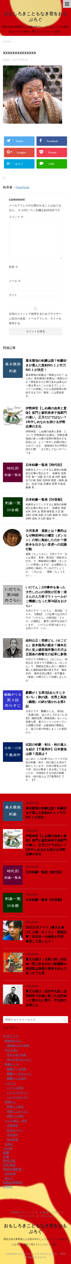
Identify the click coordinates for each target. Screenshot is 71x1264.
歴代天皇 (9, 1160)
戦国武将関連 (12, 1182)
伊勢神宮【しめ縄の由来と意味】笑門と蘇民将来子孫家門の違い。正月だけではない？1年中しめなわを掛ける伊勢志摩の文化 (46, 417)
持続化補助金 (12, 1169)
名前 (13, 266)
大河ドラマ (11, 1036)
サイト (13, 295)
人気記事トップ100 (49, 1212)
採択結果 (10, 1173)
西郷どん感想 (15, 1116)
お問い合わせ (47, 1216)
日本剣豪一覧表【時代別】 (45, 464)
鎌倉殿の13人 (13, 1040)
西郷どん (10, 1101)
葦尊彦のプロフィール (23, 1212)
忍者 (6, 1156)
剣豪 (6, 1152)
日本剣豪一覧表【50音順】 (45, 499)
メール (15, 280)
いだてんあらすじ (18, 1097)
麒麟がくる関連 (16, 1069)
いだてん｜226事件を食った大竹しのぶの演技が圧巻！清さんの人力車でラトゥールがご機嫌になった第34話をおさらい (46, 596)
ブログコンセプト (26, 1216)
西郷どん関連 (15, 1106)
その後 (7, 1148)
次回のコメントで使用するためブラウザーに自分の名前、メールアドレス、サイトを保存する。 (35, 318)
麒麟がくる (12, 1064)
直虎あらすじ (15, 1130)
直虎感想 (12, 1134)
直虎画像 (12, 1139)
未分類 (7, 1186)
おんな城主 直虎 (16, 1120)
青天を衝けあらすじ (19, 1059)
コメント (16, 216)
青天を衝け (12, 1050)
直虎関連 (12, 1125)
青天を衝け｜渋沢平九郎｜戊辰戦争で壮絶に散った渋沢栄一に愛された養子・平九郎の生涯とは (46, 998)
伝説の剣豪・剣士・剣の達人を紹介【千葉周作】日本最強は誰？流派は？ (46, 749)
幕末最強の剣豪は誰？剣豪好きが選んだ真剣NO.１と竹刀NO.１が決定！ (46, 365)
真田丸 (9, 1144)
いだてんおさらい (18, 1092)
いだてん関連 (15, 1087)
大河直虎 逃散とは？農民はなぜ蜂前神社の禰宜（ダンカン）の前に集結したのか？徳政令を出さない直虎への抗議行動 (46, 540)
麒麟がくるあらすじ (19, 1073)
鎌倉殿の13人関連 (18, 1045)
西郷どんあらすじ (18, 1111)
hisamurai (22, 187)
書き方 (9, 1178)
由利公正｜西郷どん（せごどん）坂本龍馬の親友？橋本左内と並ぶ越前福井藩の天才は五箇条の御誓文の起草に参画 (46, 647)
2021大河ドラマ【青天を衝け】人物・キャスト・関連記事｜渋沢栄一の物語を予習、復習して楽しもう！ (46, 934)
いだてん (10, 1083)
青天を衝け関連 (16, 1054)
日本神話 (9, 1165)
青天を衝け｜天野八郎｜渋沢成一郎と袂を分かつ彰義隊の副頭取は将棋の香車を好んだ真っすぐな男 (46, 966)
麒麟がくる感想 (16, 1078)
